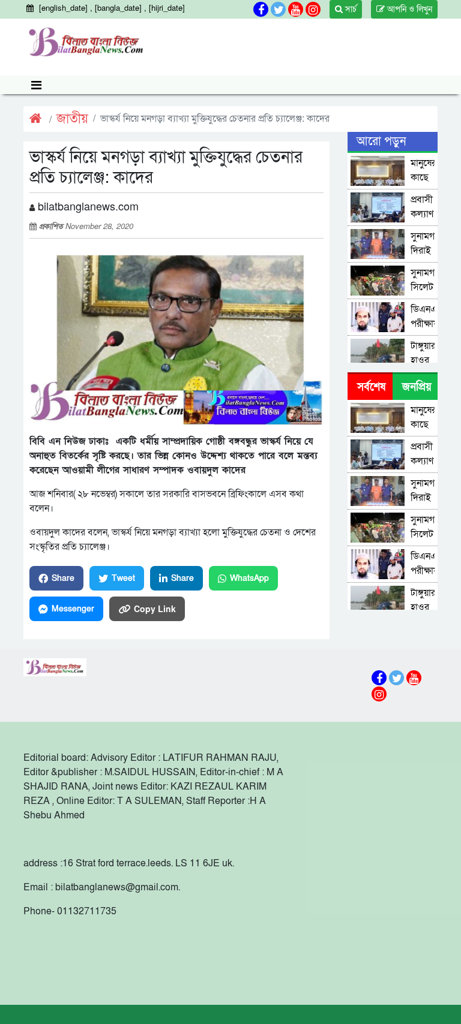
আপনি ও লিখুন (408, 9)
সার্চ (350, 9)
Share (63, 578)
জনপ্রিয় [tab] (417, 387)
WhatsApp (249, 578)
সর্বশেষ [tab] (371, 387)
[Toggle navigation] (36, 85)
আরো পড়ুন (381, 141)
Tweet (123, 578)
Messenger (73, 609)
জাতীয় (72, 119)
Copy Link (155, 609)
